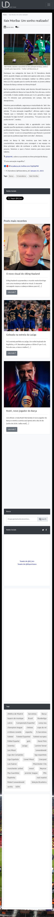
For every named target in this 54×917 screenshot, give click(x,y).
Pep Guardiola (13, 773)
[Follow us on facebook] (46, 529)
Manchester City (39, 764)
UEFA (18, 787)
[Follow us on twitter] (43, 529)
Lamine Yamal (40, 746)
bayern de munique (15, 719)
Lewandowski (41, 750)
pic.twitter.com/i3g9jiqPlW (28, 166)
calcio (10, 723)
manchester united (15, 769)
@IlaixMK (9, 157)
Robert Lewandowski (16, 782)
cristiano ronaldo (14, 732)
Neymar (43, 769)
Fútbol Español (13, 741)
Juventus (11, 746)
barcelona (32, 714)
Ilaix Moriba (33, 176)
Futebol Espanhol (23, 737)
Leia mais (11, 292)
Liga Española (13, 760)
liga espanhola (40, 755)
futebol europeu (39, 737)
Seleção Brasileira (39, 782)
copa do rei (41, 728)
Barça (11, 176)
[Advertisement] (27, 481)
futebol (10, 737)
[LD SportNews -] (9, 4)
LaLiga (24, 746)
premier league (31, 773)
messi (31, 769)
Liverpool (42, 760)
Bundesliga (42, 719)
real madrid (41, 778)
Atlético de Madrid (15, 714)
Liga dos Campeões (15, 755)
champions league (15, 728)
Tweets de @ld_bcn (27, 561)
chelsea (30, 728)
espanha (28, 732)
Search (43, 519)
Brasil (30, 719)
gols (28, 741)
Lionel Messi (29, 760)
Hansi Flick (42, 741)
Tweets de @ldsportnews (27, 564)
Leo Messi (12, 750)
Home (5, 15)
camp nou (42, 723)
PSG (44, 773)
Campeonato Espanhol (25, 723)
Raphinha (11, 778)
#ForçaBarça (13, 166)
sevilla (10, 787)
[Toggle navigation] (48, 4)
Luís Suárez (12, 764)
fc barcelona (21, 176)
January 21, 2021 (37, 171)
